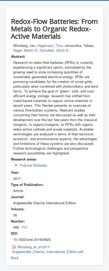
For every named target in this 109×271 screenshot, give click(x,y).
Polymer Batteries (33, 165)
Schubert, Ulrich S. (54, 50)
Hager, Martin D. (25, 50)
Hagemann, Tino (49, 45)
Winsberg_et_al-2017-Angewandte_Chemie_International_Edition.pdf (47, 249)
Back (15, 257)
